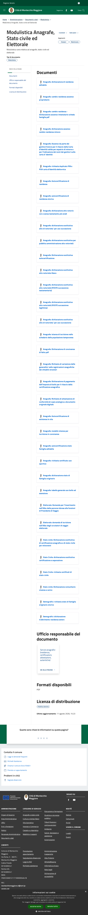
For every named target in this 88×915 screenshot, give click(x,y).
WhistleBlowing (50, 862)
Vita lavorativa (28, 822)
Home (5, 19)
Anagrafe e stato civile (31, 815)
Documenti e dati (31, 19)
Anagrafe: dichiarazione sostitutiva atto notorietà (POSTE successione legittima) (56, 305)
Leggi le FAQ (27, 862)
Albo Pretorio (49, 858)
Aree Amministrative (9, 819)
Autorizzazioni (49, 839)
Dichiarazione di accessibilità (50, 875)
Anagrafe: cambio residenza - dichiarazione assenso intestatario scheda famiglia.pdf (57, 114)
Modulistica (44, 19)
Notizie (68, 815)
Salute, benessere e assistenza (51, 834)
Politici (3, 830)
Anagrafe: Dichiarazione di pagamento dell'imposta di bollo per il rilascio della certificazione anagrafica (57, 384)
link (65, 902)
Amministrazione (16, 19)
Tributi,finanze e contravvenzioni (50, 823)
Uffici (3, 822)
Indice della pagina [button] (15, 69)
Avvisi (68, 822)
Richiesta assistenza (30, 865)
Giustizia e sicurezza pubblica (51, 817)
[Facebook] (65, 10)
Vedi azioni (73, 33)
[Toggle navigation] (4, 10)
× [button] (85, 891)
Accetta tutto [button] (35, 906)
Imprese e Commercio (31, 826)
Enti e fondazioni (7, 826)
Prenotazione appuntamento (28, 852)
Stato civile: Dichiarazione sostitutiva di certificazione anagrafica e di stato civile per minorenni (57, 542)
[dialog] (44, 902)
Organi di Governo (7, 815)
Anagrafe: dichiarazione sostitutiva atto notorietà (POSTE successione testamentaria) (56, 287)
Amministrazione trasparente (50, 852)
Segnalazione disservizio (32, 858)
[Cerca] (83, 10)
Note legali (48, 869)
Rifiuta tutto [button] (53, 906)
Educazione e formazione (53, 811)
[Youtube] (71, 10)
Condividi (62, 33)
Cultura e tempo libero (31, 819)
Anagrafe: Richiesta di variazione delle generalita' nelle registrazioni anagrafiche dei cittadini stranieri (57, 366)
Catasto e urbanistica (30, 830)
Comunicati (70, 819)
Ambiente (48, 829)
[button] (44, 911)
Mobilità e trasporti (30, 834)
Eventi (68, 837)
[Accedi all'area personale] (79, 3)
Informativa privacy (51, 865)
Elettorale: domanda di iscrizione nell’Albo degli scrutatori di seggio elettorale (55, 525)
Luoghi (68, 833)
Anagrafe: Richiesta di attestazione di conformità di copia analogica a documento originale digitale (57, 401)
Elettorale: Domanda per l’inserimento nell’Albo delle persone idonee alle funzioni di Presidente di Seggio (57, 508)
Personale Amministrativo (10, 834)
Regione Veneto (9, 3)
